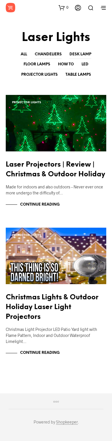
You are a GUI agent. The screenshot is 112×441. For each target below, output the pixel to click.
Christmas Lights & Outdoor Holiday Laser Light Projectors (52, 307)
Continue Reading (40, 204)
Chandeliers (48, 54)
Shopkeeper (67, 422)
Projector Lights (39, 75)
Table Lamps (78, 75)
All (24, 54)
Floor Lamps (37, 64)
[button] (63, 7)
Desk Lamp (80, 54)
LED (85, 64)
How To (66, 64)
